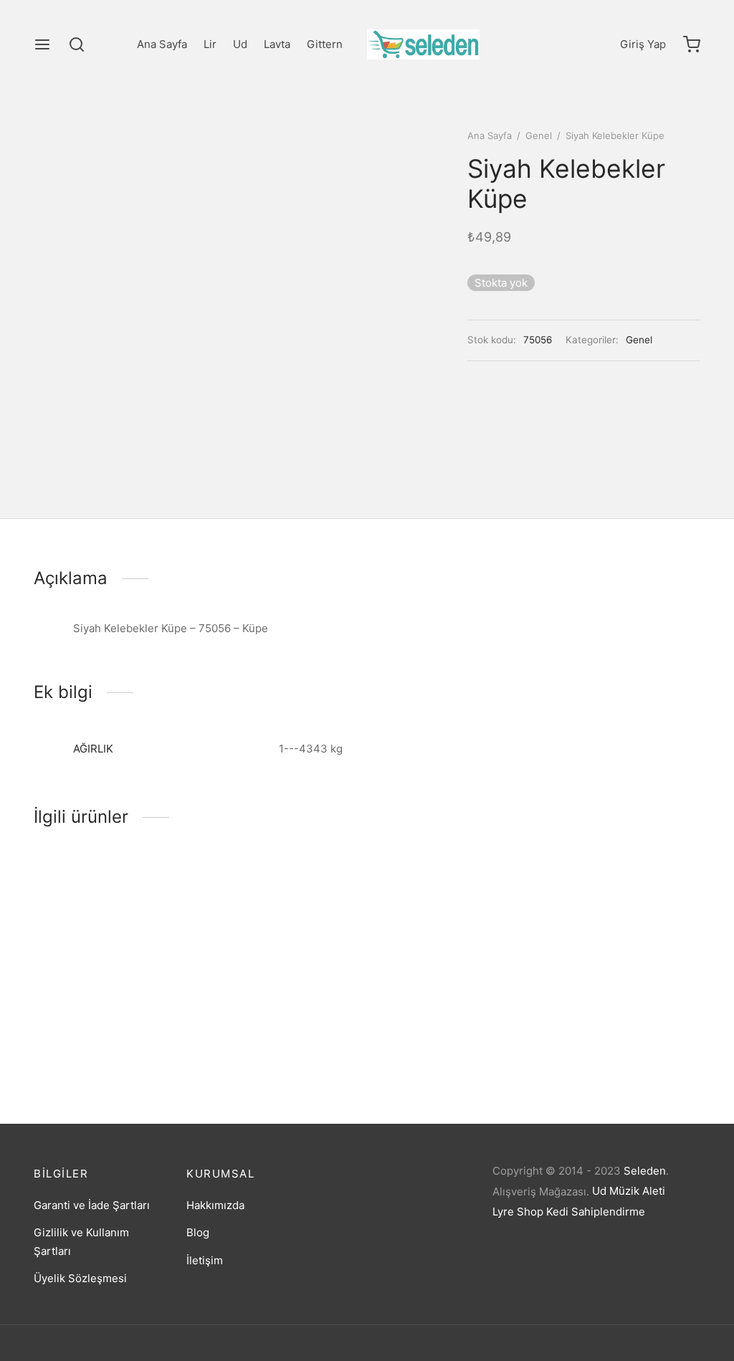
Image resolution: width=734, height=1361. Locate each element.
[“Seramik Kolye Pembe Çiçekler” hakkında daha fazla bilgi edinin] (84, 977)
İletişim (204, 1260)
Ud (240, 44)
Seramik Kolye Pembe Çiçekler (89, 1034)
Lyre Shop (517, 1211)
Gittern (325, 44)
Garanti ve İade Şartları (92, 1205)
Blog (197, 1232)
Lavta (277, 44)
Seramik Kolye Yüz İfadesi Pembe (271, 1035)
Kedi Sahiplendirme (595, 1211)
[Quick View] (133, 977)
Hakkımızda (215, 1205)
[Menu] (42, 44)
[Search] (76, 44)
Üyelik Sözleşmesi (80, 1278)
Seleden (645, 1171)
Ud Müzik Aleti (628, 1191)
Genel (538, 135)
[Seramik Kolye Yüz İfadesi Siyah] (453, 936)
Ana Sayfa (162, 44)
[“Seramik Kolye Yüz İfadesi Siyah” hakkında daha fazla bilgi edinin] (428, 977)
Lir (210, 44)
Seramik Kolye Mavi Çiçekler (622, 1031)
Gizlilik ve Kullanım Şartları (81, 1242)
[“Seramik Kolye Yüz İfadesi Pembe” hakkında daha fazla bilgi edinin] (256, 978)
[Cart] (691, 44)
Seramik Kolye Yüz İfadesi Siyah (443, 1034)
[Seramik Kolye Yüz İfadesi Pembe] (281, 936)
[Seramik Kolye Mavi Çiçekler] (625, 936)
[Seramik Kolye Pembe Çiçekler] (109, 936)
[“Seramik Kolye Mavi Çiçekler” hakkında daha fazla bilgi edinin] (600, 977)
